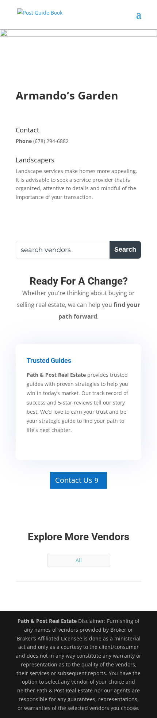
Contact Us (73, 480)
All (79, 560)
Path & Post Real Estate (47, 620)
